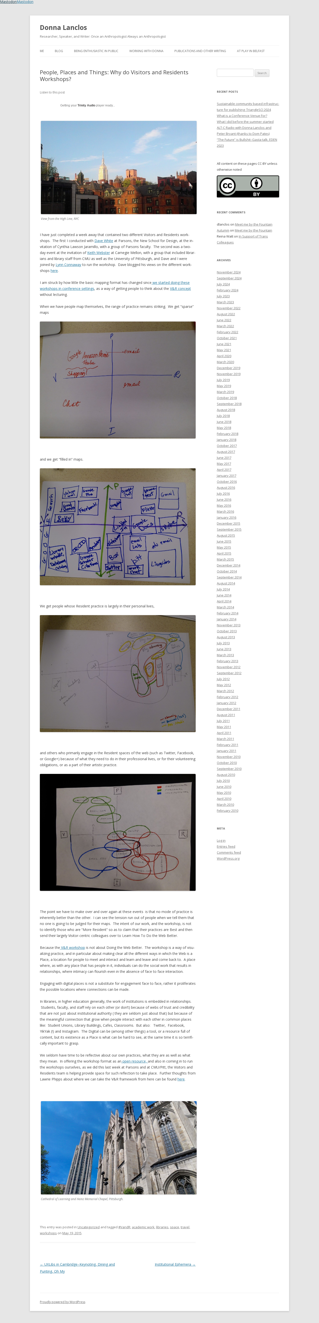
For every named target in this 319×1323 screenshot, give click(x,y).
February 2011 (227, 745)
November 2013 (228, 625)
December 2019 (228, 368)
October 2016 (227, 481)
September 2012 (229, 673)
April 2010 (224, 798)
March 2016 (225, 511)
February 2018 (227, 433)
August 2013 (226, 637)
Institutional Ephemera (175, 1264)
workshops (48, 1233)
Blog (59, 51)
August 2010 (226, 774)
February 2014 (227, 613)
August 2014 (226, 583)
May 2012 (224, 685)
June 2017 (224, 457)
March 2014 (225, 607)
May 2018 (224, 427)
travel (185, 1227)
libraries (162, 1227)
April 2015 (224, 553)
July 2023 (223, 296)
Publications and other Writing (200, 51)
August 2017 (226, 451)
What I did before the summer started (245, 121)
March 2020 (225, 362)
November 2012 (228, 667)
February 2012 (227, 697)
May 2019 (224, 386)
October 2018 (227, 398)
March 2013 (225, 655)
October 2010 (227, 762)
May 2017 (224, 463)
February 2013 (227, 661)
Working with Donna (146, 51)
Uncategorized (89, 1227)
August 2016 (226, 487)
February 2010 (227, 810)
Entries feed (226, 846)
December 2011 (228, 709)
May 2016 (224, 505)
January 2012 (226, 703)
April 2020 (224, 356)
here (54, 270)
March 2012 (225, 691)
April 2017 (224, 469)
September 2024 (229, 278)
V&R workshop (72, 947)
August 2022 (226, 314)
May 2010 (224, 792)
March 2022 (225, 326)
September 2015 (229, 529)
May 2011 (224, 727)
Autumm (223, 230)
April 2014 (224, 601)
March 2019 (225, 392)
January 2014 (226, 619)
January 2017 (226, 475)
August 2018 (226, 410)
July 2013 (223, 643)
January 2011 (226, 750)
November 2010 (228, 756)
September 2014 (229, 577)
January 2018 (226, 439)
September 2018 (229, 404)
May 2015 (224, 547)
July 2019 (223, 380)
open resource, (134, 1061)
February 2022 (227, 332)
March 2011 (225, 739)
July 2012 (223, 679)
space (174, 1227)
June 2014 (224, 595)
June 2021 (224, 344)
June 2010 (224, 786)
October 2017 (227, 445)
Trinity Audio (86, 105)
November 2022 (228, 308)
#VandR (124, 1227)
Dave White (103, 240)
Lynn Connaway (68, 264)
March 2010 (225, 804)
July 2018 (223, 415)
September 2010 (229, 768)
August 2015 (226, 535)
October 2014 (227, 571)
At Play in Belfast (251, 51)
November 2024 (228, 272)
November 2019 (228, 374)
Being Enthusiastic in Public (96, 51)
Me (42, 51)
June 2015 (224, 541)
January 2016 (226, 517)
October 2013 (227, 631)
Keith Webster (98, 252)
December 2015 (228, 523)
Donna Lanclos (63, 27)
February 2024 (227, 290)
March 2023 (225, 302)
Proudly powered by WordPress (62, 1302)
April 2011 (224, 733)
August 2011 (226, 715)
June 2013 (224, 649)
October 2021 (227, 338)
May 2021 (224, 350)
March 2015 (225, 559)
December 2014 (228, 565)
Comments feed (229, 852)
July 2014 (223, 589)
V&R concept (180, 288)
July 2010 (223, 780)
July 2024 (223, 284)
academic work (143, 1227)
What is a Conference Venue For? (242, 115)
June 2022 (224, 320)
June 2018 (224, 421)
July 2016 (223, 493)
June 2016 (224, 499)
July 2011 (223, 721)
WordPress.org (228, 858)
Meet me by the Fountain (253, 224)
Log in (221, 840)
